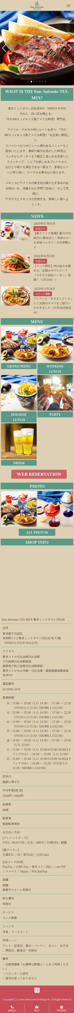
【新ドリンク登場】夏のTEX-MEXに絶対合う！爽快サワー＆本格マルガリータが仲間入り (52, 240)
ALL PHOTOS (37, 532)
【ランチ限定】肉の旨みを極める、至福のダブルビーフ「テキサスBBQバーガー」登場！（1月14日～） (52, 273)
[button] (4, 48)
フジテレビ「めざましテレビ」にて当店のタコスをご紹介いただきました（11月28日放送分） (52, 305)
